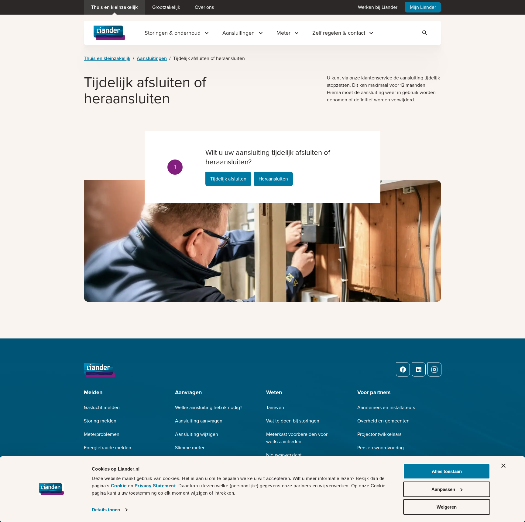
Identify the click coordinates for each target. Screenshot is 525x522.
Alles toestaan (447, 471)
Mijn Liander (423, 7)
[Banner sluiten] (503, 466)
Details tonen (106, 509)
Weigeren (447, 507)
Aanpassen (443, 489)
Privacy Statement (155, 485)
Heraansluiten (273, 178)
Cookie (119, 485)
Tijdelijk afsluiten (228, 178)
